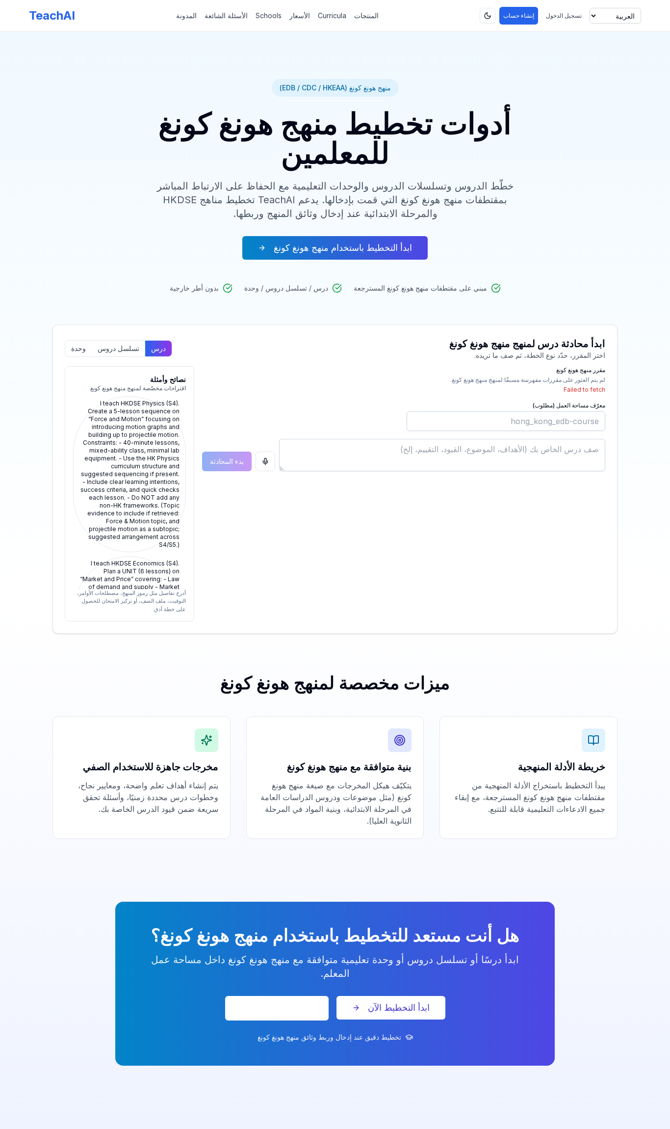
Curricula (332, 15)
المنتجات (366, 15)
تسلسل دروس (118, 348)
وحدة (78, 348)
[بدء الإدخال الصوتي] (265, 461)
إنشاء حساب (518, 15)
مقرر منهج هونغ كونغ (580, 370)
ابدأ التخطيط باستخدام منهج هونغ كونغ (343, 247)
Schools (269, 15)
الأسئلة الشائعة (226, 15)
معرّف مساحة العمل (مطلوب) (569, 405)
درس (158, 348)
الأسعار (299, 15)
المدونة (186, 15)
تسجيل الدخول (564, 15)
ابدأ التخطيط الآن (399, 1007)
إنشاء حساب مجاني (276, 1008)
